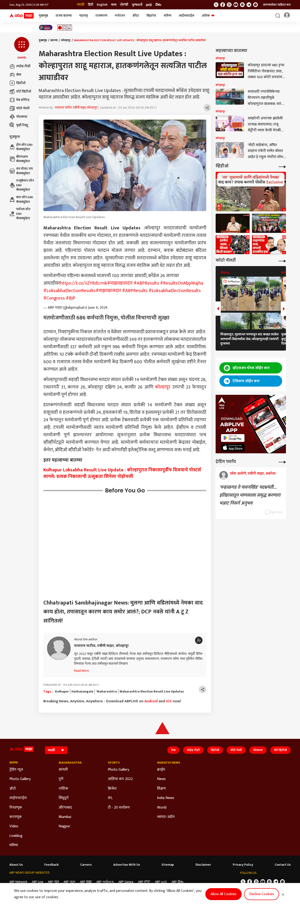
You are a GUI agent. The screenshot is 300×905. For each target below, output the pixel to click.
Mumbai (65, 817)
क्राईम (161, 769)
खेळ (18, 74)
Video (13, 826)
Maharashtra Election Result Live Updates (152, 691)
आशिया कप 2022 (120, 779)
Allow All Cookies (223, 894)
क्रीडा (136, 15)
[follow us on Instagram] (242, 4)
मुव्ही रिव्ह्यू (22, 125)
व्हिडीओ (21, 83)
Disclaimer (203, 864)
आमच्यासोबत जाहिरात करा (277, 4)
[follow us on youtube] (236, 4)
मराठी (80, 4)
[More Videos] (282, 166)
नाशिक (63, 788)
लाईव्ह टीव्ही (23, 66)
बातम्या (54, 40)
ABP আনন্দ (69, 881)
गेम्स (173, 750)
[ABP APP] (232, 438)
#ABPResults (146, 283)
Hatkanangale (82, 691)
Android (151, 701)
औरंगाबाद (65, 807)
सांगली (63, 769)
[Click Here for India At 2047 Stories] (46, 27)
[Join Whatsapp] (255, 4)
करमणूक (15, 817)
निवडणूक (15, 807)
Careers (86, 864)
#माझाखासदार (120, 283)
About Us (16, 864)
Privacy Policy (243, 864)
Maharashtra (70, 762)
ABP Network (18, 881)
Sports (114, 762)
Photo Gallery (20, 779)
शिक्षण (161, 788)
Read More (81, 670)
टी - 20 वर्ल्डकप (119, 807)
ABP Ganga (125, 881)
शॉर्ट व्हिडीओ (23, 91)
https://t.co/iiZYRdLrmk (83, 283)
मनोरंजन (120, 15)
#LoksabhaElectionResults (69, 291)
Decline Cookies (261, 894)
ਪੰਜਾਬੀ (124, 4)
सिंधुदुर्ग (63, 798)
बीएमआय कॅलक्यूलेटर (23, 159)
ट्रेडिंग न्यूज (16, 769)
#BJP (70, 298)
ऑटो (12, 788)
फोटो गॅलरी (23, 108)
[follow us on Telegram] (249, 4)
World (161, 807)
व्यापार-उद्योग (166, 817)
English (102, 4)
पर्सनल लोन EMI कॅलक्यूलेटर (23, 214)
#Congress (54, 298)
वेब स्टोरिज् (22, 100)
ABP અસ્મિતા (105, 881)
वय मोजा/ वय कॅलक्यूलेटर (24, 171)
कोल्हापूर (66, 40)
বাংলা (113, 4)
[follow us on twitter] (216, 4)
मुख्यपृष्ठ (43, 15)
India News (165, 798)
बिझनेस (151, 15)
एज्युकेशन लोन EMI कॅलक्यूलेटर (25, 185)
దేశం (158, 4)
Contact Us (283, 864)
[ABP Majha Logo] (21, 15)
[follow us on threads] (229, 4)
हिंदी (90, 4)
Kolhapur (62, 691)
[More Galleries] (282, 260)
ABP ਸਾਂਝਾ (144, 881)
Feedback (51, 864)
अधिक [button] (206, 15)
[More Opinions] (282, 461)
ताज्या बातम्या (64, 15)
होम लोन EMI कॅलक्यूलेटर (24, 147)
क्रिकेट (112, 788)
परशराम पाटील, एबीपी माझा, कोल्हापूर (76, 107)
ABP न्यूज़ (53, 881)
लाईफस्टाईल (186, 15)
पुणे (61, 779)
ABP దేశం (178, 881)
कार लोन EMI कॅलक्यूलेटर (24, 199)
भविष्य (167, 15)
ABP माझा (86, 881)
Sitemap (167, 864)
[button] (21, 48)
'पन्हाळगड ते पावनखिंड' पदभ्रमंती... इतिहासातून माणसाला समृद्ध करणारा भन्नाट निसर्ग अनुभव (249, 495)
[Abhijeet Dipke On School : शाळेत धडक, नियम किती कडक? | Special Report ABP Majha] (233, 244)
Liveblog (15, 836)
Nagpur (64, 826)
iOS (169, 701)
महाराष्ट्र (83, 15)
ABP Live (37, 881)
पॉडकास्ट (21, 116)
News (161, 779)
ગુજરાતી (137, 4)
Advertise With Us (126, 864)
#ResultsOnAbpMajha (181, 283)
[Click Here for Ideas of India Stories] (64, 27)
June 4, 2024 (98, 307)
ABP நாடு (161, 881)
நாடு (149, 4)
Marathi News (168, 762)
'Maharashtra (106, 691)
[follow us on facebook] (222, 4)
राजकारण (101, 15)
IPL (110, 798)
